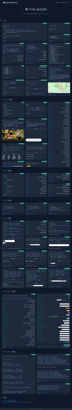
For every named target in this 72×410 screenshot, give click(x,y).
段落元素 (53, 40)
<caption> (27, 183)
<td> (26, 181)
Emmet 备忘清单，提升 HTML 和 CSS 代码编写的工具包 (14, 402)
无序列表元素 (8, 213)
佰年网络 (41, 408)
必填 (34, 314)
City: (50, 263)
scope (50, 193)
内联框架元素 (54, 94)
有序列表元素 (31, 213)
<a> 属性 (7, 63)
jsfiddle (6, 40)
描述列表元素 (54, 213)
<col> (27, 187)
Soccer (28, 261)
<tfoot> (27, 193)
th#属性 (53, 195)
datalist (32, 324)
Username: (28, 244)
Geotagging (42, 392)
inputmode (33, 322)
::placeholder (32, 316)
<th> (26, 177)
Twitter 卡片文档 (43, 381)
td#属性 (53, 181)
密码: (4, 241)
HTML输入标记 (31, 248)
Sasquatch (7, 285)
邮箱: (4, 240)
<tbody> (27, 191)
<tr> (26, 179)
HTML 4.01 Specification (8, 400)
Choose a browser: (29, 285)
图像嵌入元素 (31, 63)
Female (9, 261)
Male (5, 261)
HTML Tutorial (5, 401)
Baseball (32, 261)
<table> (27, 175)
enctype (44, 228)
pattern (33, 336)
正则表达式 (27, 336)
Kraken (6, 284)
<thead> (27, 189)
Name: (50, 280)
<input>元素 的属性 (9, 347)
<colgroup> (28, 185)
